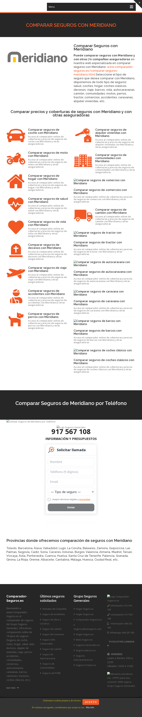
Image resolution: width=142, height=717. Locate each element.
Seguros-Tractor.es (85, 665)
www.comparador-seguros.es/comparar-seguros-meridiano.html (104, 70)
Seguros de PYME (51, 673)
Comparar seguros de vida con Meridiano (47, 223)
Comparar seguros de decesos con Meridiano (44, 246)
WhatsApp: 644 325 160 (121, 632)
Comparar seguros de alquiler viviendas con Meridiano (111, 132)
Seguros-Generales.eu (87, 645)
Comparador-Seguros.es (88, 619)
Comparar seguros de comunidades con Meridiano (111, 158)
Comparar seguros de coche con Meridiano (43, 131)
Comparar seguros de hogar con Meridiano (43, 177)
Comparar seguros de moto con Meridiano (48, 154)
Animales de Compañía (54, 608)
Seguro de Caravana (53, 634)
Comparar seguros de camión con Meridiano (111, 211)
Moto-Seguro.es (84, 639)
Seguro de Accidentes (53, 614)
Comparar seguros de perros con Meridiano (43, 315)
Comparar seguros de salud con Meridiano (48, 200)
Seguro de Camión (52, 628)
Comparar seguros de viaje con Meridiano (47, 269)
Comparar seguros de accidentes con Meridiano (46, 292)
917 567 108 (71, 431)
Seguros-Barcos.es (85, 650)
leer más (11, 687)
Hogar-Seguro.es (84, 608)
